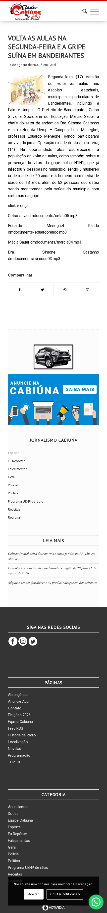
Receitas (14, 509)
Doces (13, 813)
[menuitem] (82, 11)
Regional (14, 517)
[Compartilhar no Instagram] (87, 290)
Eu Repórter (16, 461)
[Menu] (92, 11)
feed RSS (15, 728)
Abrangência (18, 694)
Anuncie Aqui (18, 701)
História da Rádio (22, 735)
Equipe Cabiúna (20, 721)
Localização (18, 742)
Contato (14, 708)
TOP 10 (14, 762)
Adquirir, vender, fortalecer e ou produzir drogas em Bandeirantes (52, 582)
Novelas (14, 748)
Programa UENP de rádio (25, 501)
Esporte (13, 453)
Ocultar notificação (65, 894)
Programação (19, 755)
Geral (52, 65)
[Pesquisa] (82, 11)
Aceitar (33, 894)
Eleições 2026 (19, 715)
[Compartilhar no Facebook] (19, 290)
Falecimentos (17, 469)
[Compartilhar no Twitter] (42, 290)
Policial (13, 485)
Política (13, 493)
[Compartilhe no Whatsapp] (65, 290)
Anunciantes (18, 807)
